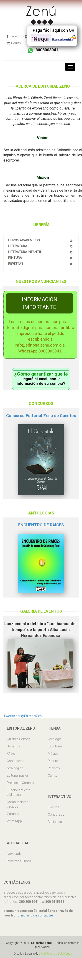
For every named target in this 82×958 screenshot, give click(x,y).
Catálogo (54, 739)
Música (53, 753)
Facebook (16, 36)
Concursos (56, 814)
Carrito (15, 43)
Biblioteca (55, 822)
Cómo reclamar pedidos (18, 804)
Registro (54, 768)
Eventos (53, 807)
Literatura (17, 246)
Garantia (13, 814)
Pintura (15, 257)
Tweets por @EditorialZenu (23, 716)
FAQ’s (11, 753)
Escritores (55, 746)
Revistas (15, 263)
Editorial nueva (17, 775)
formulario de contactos (35, 915)
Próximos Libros (19, 861)
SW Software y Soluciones (55, 953)
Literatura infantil (25, 252)
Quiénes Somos (18, 739)
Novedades (15, 854)
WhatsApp (14, 821)
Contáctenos (16, 761)
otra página (15, 768)
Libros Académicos (24, 240)
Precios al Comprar (21, 783)
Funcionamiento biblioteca (19, 792)
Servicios (13, 746)
